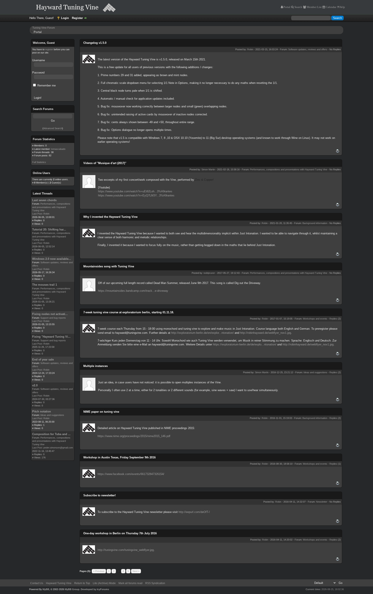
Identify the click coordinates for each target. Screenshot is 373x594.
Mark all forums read (130, 583)
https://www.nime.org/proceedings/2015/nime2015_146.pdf (134, 436)
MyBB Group (72, 589)
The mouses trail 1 (44, 284)
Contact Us (36, 583)
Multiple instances (95, 366)
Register (77, 18)
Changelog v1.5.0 (94, 42)
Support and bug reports (53, 318)
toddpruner (209, 273)
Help (342, 7)
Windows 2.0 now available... (51, 258)
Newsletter (321, 501)
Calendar (330, 7)
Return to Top (82, 583)
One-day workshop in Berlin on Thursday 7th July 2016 (120, 533)
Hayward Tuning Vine (58, 583)
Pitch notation (41, 411)
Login (65, 18)
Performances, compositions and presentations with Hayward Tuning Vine (51, 207)
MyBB (46, 589)
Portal (286, 7)
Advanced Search (52, 128)
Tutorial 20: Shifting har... (49, 229)
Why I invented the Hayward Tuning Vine (110, 216)
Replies (333, 318)
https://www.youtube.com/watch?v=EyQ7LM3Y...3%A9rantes (136, 195)
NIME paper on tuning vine (101, 411)
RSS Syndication (155, 583)
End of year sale (43, 359)
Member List (314, 7)
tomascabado (58, 149)
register (49, 49)
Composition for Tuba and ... (51, 434)
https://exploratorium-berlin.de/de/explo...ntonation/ (244, 344)
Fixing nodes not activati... (50, 314)
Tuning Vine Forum (43, 27)
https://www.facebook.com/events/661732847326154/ (131, 474)
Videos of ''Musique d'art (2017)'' (104, 163)
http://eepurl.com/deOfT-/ (194, 512)
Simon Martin (208, 169)
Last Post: (37, 213)
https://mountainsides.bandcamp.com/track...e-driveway (133, 290)
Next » (136, 571)
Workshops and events (315, 318)
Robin (46, 213)
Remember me (46, 85)
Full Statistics (39, 162)
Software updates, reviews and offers (307, 49)
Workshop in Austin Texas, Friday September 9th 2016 (119, 457)
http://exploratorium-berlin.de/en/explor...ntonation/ (202, 332)
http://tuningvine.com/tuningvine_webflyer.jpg (126, 550)
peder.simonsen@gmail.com (58, 447)
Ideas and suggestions (52, 415)
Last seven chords (44, 200)
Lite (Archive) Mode (104, 583)
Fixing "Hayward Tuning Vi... (51, 336)
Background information (314, 223)
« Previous (98, 571)
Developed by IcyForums (95, 589)
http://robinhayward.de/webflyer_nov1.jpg (265, 332)
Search (298, 7)
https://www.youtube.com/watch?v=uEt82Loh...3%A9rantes (135, 191)
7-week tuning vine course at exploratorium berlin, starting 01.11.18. (128, 312)
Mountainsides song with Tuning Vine (108, 266)
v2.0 (35, 385)
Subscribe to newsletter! (99, 495)
